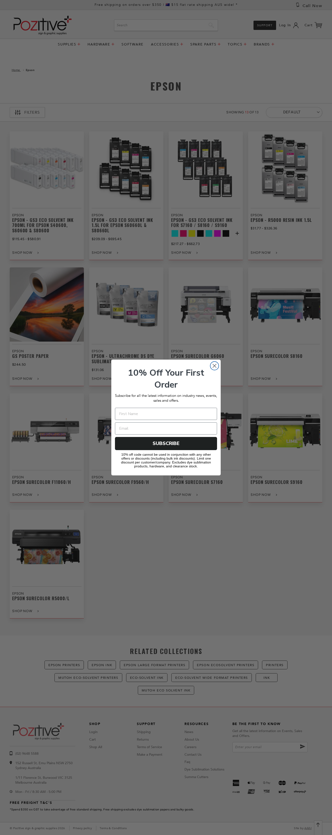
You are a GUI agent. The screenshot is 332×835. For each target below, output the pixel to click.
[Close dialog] (214, 366)
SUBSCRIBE (166, 443)
